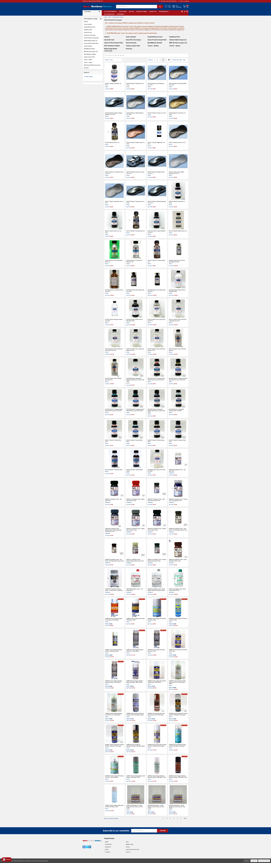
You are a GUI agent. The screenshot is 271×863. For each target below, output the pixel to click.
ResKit (106, 849)
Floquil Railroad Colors (89, 27)
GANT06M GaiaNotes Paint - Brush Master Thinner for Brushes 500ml (156, 589)
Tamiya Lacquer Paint (89, 57)
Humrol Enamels (88, 46)
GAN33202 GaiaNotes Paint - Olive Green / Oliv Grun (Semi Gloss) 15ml (178, 529)
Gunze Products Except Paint (91, 38)
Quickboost (108, 847)
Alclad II (86, 21)
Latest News (122, 11)
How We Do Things (141, 11)
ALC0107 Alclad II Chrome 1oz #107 (157, 113)
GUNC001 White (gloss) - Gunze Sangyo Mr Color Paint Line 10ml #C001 (134, 807)
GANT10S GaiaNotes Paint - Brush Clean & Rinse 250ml (177, 589)
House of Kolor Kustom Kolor (91, 43)
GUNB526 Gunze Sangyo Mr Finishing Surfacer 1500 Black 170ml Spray (178, 714)
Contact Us (152, 11)
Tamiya (128, 847)
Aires (127, 842)
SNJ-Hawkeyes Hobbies (90, 54)
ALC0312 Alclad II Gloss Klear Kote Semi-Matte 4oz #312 (114, 349)
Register (187, 1)
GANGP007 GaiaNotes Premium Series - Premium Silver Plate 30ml (114, 589)
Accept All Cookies (264, 861)
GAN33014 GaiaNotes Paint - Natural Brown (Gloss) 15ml (135, 500)
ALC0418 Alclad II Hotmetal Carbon (114, 469)
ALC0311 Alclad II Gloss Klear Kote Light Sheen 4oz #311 (177, 320)
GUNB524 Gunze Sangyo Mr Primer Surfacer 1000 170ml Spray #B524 (135, 714)
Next (185, 818)
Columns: (150, 60)
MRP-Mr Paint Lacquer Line (91, 51)
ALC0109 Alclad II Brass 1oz (112, 142)
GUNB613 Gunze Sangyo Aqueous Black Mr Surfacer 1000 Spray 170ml (178, 776)
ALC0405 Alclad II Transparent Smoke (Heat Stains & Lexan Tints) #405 (156, 411)
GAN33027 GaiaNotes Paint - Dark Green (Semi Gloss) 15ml (156, 500)
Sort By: (107, 60)
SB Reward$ (120, 14)
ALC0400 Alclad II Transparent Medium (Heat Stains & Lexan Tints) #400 (135, 380)
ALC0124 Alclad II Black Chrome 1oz (178, 231)
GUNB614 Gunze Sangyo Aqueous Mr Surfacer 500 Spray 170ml (114, 806)
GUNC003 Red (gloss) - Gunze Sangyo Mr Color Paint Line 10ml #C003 (177, 807)
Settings (246, 861)
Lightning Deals (163, 11)
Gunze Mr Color (88, 32)
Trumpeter (107, 852)
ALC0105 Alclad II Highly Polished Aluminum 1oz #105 (113, 113)
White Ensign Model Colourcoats (92, 65)
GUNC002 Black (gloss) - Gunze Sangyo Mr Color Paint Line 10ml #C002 (156, 807)
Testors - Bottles (88, 59)
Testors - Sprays (88, 62)
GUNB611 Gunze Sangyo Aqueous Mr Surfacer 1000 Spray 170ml (135, 776)
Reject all (254, 861)
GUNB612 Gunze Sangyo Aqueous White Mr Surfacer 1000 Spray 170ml (157, 776)
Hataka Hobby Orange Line (90, 40)
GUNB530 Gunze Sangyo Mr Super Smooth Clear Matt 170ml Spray (177, 745)
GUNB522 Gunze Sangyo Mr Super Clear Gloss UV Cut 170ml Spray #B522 (177, 682)
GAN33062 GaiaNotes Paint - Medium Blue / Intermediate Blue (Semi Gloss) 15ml (113, 530)
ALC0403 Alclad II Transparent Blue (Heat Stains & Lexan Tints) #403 (114, 410)
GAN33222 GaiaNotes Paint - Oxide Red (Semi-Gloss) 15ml (177, 560)
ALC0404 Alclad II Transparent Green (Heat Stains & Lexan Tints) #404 (135, 410)
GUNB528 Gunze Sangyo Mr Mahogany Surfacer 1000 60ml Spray (135, 745)
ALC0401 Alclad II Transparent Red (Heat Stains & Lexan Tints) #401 (156, 379)
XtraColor (86, 67)
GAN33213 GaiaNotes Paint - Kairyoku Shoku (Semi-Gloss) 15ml (135, 560)
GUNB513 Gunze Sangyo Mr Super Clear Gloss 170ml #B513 (134, 650)
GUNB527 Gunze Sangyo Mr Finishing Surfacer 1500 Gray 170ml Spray (114, 745)
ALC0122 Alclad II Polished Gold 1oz (135, 231)
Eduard (106, 842)
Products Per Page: (177, 60)
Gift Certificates (109, 14)
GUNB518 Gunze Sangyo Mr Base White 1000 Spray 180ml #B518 (134, 681)
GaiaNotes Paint (88, 29)
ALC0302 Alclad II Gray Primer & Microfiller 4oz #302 (177, 261)
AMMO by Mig (129, 844)
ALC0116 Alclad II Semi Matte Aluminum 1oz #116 (176, 172)
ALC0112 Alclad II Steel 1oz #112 (177, 142)
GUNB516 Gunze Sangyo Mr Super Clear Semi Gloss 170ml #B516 (113, 681)
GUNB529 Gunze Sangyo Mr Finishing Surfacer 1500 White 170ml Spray (157, 745)
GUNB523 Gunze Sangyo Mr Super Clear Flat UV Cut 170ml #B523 (113, 714)
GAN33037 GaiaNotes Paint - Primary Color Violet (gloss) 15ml (178, 500)
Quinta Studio (108, 844)
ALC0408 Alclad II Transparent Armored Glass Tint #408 (176, 410)
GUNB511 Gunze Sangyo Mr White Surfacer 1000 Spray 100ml (113, 650)
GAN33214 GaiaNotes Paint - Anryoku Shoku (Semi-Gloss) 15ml (157, 560)
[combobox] (139, 6)
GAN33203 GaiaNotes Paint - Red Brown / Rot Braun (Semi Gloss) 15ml (114, 560)
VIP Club (131, 11)
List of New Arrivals (110, 11)
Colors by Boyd (88, 24)
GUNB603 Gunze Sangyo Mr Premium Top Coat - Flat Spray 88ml (114, 776)
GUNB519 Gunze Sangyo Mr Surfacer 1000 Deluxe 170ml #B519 (157, 681)
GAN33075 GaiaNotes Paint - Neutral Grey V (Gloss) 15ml (157, 529)
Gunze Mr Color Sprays (90, 35)
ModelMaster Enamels (89, 48)
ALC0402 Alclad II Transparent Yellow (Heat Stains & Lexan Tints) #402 (178, 379)
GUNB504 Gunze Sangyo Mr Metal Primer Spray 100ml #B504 (113, 619)
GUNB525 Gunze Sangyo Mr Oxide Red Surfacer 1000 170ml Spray (156, 714)
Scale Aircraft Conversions (132, 849)
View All (128, 852)
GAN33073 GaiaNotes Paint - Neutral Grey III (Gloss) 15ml (135, 529)
